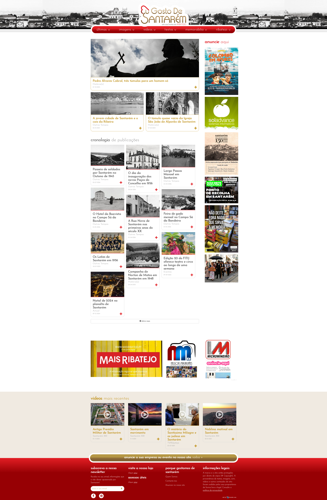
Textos (169, 29)
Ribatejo (221, 29)
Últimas (101, 29)
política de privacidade (212, 490)
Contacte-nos (171, 481)
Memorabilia (194, 29)
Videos (147, 29)
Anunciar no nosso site (175, 485)
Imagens (125, 29)
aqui (217, 42)
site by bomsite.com (229, 497)
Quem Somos (171, 477)
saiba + (163, 457)
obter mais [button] (145, 321)
